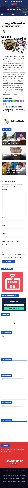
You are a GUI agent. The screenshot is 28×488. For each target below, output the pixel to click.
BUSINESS (23, 478)
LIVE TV (5, 475)
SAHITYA (10, 475)
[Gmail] (22, 101)
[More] (4, 104)
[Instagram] (16, 101)
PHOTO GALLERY (16, 478)
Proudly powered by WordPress (9, 470)
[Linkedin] (10, 101)
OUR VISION (22, 475)
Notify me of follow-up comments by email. (13, 254)
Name (3, 217)
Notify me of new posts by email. (12, 257)
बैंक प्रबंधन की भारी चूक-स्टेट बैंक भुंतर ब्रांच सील (9, 110)
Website (4, 233)
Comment (5, 189)
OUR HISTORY (16, 475)
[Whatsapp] (13, 101)
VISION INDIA (4, 481)
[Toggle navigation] (13, 14)
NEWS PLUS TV (14, 9)
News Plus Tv (12, 30)
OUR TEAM (5, 478)
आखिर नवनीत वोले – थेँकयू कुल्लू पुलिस (19, 110)
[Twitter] (7, 101)
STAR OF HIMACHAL (12, 481)
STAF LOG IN (20, 485)
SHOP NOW (7, 485)
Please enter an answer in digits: (10, 241)
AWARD (10, 478)
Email (3, 225)
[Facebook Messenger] (19, 101)
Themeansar (14, 471)
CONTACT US (14, 485)
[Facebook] (4, 101)
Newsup (22, 470)
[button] (23, 14)
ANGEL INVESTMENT (22, 481)
